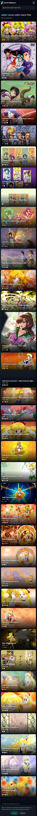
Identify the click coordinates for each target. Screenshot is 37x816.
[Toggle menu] (34, 3)
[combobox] (17, 7)
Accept (14, 813)
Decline (22, 813)
